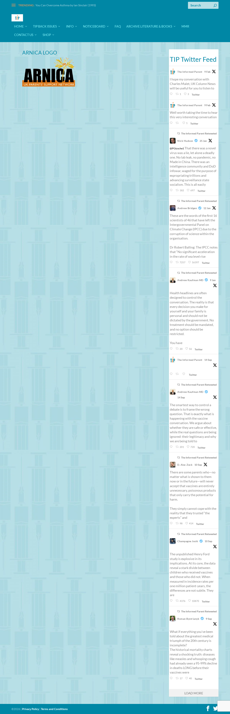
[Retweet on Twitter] (178, 133)
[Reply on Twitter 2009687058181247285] (172, 349)
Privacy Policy (30, 709)
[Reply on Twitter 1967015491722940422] (172, 447)
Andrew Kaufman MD (190, 280)
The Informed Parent (189, 71)
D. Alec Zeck (184, 464)
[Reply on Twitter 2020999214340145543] (172, 123)
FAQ (118, 26)
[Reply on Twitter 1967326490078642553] (172, 374)
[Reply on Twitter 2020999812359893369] (172, 94)
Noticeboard (94, 26)
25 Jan (203, 140)
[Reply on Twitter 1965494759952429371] (172, 678)
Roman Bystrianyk (188, 618)
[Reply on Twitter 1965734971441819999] (172, 523)
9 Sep (209, 618)
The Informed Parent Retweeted (199, 133)
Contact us (23, 35)
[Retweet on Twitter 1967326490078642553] (178, 374)
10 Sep (198, 464)
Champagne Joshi (187, 541)
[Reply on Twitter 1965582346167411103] (172, 601)
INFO (70, 26)
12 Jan (207, 208)
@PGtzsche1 (177, 148)
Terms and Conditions (54, 709)
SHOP (47, 35)
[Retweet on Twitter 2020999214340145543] (178, 123)
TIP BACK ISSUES (45, 26)
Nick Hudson (185, 140)
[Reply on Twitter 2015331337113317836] (172, 190)
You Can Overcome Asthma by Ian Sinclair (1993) (65, 5)
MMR (185, 26)
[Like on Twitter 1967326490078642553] (184, 374)
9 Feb (207, 71)
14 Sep (208, 359)
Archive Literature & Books (149, 26)
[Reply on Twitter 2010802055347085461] (172, 262)
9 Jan (213, 280)
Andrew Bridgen (187, 208)
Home (19, 26)
